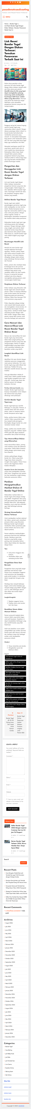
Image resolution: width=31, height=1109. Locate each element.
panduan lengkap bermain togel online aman (15, 668)
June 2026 (8, 930)
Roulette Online (9, 1068)
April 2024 (8, 1023)
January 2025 (9, 990)
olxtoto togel (7, 1087)
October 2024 (9, 1001)
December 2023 (10, 1037)
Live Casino (8, 1064)
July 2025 (8, 969)
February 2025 (9, 987)
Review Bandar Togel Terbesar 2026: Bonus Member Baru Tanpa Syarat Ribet (18, 844)
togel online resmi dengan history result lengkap (15, 705)
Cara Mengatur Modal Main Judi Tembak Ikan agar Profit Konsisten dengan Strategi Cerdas (15, 875)
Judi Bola (7, 1057)
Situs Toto (7, 1081)
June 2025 (8, 973)
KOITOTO (21, 1106)
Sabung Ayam (9, 1071)
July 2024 (8, 1012)
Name (8, 777)
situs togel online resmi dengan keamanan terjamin (15, 679)
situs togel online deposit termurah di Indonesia (13, 673)
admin (7, 63)
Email (8, 785)
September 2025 (10, 962)
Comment (9, 756)
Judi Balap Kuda (9, 1054)
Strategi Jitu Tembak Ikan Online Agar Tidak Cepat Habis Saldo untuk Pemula (16, 892)
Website (8, 792)
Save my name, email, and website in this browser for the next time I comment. (14, 801)
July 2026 (8, 927)
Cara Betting (8, 1050)
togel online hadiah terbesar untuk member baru (15, 689)
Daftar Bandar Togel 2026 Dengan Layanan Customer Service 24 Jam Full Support (19, 828)
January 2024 (9, 1033)
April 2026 (8, 937)
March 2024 (8, 1026)
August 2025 (9, 966)
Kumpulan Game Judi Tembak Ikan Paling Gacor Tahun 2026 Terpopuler (16, 887)
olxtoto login (7, 1093)
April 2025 (8, 980)
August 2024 (9, 1008)
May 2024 (8, 1019)
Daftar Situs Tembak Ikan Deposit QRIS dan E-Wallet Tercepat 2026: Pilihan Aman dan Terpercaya (16, 899)
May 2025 (8, 976)
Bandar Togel (9, 37)
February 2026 (9, 944)
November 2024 (10, 998)
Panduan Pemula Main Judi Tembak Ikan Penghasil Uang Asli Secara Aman (16, 881)
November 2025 (10, 955)
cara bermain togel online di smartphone (14, 657)
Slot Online (8, 1075)
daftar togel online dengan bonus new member (15, 663)
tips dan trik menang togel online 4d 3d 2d (15, 684)
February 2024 (9, 1030)
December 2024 (10, 994)
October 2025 (9, 958)
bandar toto (7, 1099)
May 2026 (8, 934)
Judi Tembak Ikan (10, 1061)
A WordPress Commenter (12, 911)
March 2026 (8, 941)
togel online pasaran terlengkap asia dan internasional (15, 700)
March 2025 (8, 983)
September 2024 (10, 1005)
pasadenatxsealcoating (15, 9)
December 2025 (10, 951)
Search (6, 859)
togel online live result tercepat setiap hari (15, 695)
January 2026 (9, 948)
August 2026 (9, 923)
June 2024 (8, 1015)
